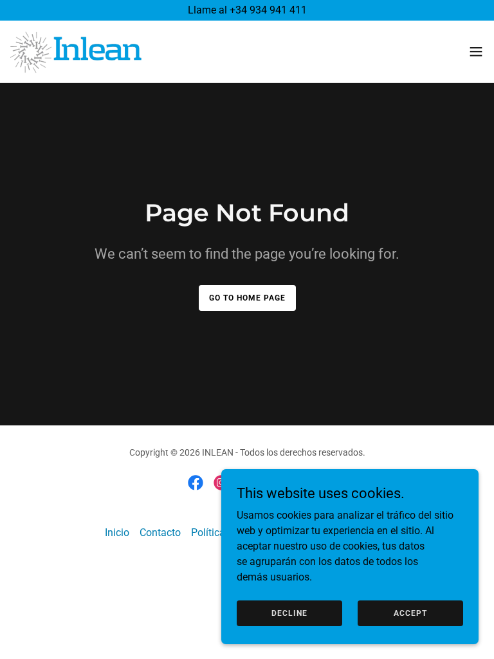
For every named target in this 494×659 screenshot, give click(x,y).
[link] (76, 51)
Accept (410, 612)
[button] (476, 51)
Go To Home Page (247, 297)
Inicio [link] (117, 532)
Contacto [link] (160, 532)
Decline (289, 612)
